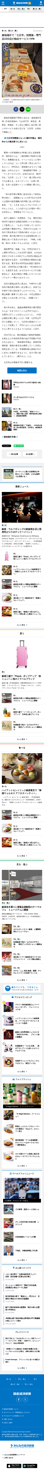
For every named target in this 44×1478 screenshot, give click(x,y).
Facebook (18, 1399)
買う (28, 9)
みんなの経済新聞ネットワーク (22, 1446)
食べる (13, 9)
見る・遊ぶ (21, 9)
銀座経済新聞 (20, 3)
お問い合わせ (8, 1419)
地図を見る (22, 370)
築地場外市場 (10, 437)
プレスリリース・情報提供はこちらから (17, 1412)
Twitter (25, 1399)
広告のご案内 (8, 1423)
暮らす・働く (37, 9)
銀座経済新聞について (11, 1409)
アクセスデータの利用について (14, 1416)
